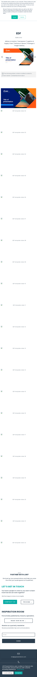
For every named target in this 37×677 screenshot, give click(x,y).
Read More (20, 669)
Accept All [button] (18, 673)
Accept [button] (14, 17)
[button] (2, 57)
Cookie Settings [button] (7, 673)
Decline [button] (22, 17)
